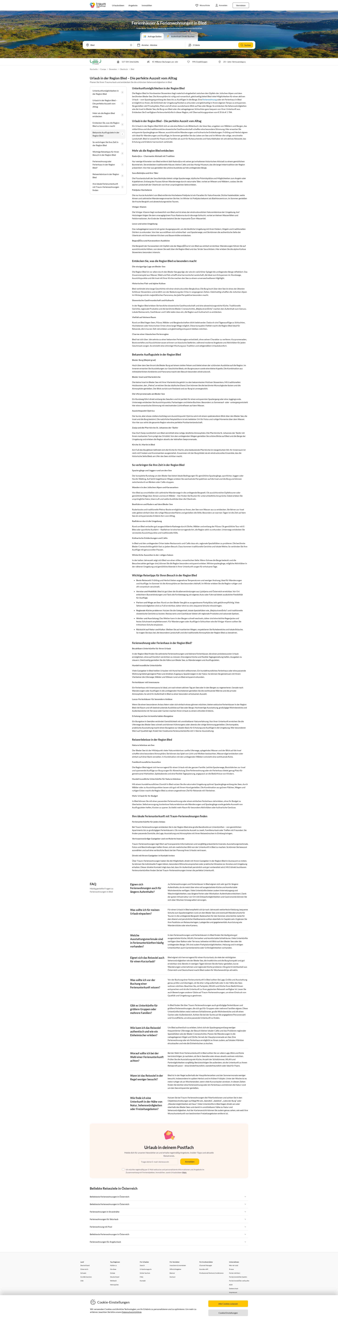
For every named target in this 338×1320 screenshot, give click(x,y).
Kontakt (142, 1281)
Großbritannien (86, 1277)
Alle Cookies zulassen (228, 1303)
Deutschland (85, 1265)
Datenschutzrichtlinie (132, 1312)
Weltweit (113, 1281)
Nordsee (113, 1269)
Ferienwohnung (209, 99)
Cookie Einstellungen (228, 1313)
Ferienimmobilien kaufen (238, 1277)
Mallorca (113, 1265)
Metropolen (114, 1285)
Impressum (233, 1292)
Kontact (172, 1277)
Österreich (84, 1269)
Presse (231, 1269)
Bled (132, 69)
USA (82, 1281)
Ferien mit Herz (234, 1273)
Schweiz (83, 1273)
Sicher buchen (145, 1273)
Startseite (94, 69)
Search (142, 1265)
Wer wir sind (233, 1265)
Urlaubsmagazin (146, 1269)
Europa (103, 69)
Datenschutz (233, 1288)
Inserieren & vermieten (178, 1265)
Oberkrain (124, 69)
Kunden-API (203, 1269)
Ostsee (112, 1273)
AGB (231, 1285)
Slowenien (113, 69)
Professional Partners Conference (211, 1273)
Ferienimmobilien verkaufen (239, 1281)
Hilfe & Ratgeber (175, 1269)
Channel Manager (205, 1265)
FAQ (141, 1277)
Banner (172, 1273)
